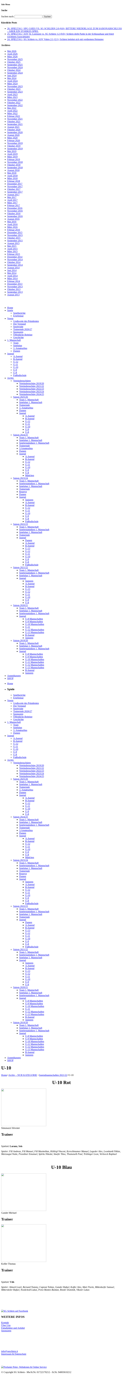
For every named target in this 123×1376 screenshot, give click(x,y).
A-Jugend (17, 356)
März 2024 (12, 83)
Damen (16, 351)
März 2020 (12, 138)
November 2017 (15, 186)
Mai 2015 (11, 246)
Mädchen (29, 475)
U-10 (15, 367)
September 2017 (15, 192)
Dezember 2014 (14, 257)
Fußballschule (19, 375)
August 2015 (13, 243)
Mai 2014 (11, 273)
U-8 (15, 372)
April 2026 (12, 54)
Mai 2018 (11, 173)
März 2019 (12, 156)
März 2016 (12, 227)
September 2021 (15, 124)
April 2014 (12, 276)
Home (10, 307)
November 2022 (15, 100)
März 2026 (12, 56)
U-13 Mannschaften (34, 632)
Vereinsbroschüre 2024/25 (31, 394)
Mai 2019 (11, 151)
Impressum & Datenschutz (13, 1354)
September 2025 (15, 64)
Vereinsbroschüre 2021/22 (31, 386)
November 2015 (15, 235)
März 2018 (12, 178)
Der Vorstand (19, 324)
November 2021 (15, 119)
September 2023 (15, 92)
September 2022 (15, 105)
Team (15, 343)
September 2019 (15, 148)
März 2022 (12, 113)
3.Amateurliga (26, 448)
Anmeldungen (14, 675)
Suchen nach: (7, 16)
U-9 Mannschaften (34, 621)
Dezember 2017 (14, 184)
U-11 (15, 364)
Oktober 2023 (13, 89)
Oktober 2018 (13, 165)
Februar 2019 (13, 159)
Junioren (29, 500)
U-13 (27, 548)
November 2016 (15, 211)
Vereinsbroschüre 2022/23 (31, 389)
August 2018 (13, 170)
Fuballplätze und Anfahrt (13, 1328)
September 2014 (15, 265)
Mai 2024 (11, 78)
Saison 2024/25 (20, 435)
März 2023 (12, 97)
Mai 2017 (11, 197)
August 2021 (13, 127)
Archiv (10, 378)
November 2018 (15, 162)
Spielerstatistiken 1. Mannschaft (34, 443)
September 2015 (15, 240)
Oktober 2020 (13, 129)
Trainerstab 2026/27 (22, 329)
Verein (10, 318)
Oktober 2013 (13, 289)
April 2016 (12, 224)
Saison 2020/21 (20, 605)
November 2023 (15, 86)
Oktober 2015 (13, 238)
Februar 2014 (13, 281)
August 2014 (13, 267)
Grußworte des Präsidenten (26, 321)
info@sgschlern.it (9, 1351)
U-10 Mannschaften (34, 624)
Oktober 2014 (13, 262)
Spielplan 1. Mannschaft (30, 402)
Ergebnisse (18, 315)
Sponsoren (18, 332)
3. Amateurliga (20, 348)
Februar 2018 (13, 181)
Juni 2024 (11, 75)
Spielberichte (19, 313)
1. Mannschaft (14, 340)
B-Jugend (17, 359)
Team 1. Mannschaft (29, 399)
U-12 (15, 361)
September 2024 (15, 73)
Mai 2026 (11, 51)
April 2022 (12, 110)
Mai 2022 (11, 108)
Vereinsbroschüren (22, 380)
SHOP (10, 678)
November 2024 (15, 67)
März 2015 (12, 251)
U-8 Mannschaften (34, 619)
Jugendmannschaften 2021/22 (53, 1075)
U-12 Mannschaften (34, 629)
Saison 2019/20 (20, 640)
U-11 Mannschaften (34, 662)
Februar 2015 (13, 254)
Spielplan (17, 345)
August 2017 (13, 194)
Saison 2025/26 (20, 397)
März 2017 (12, 202)
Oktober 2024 (13, 70)
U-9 (15, 370)
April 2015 (12, 248)
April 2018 (12, 175)
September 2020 (15, 132)
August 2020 (13, 135)
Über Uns (5, 1325)
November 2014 (15, 259)
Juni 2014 (11, 270)
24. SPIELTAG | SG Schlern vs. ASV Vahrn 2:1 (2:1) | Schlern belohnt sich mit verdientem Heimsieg (55, 39)
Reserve (23, 491)
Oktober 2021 (13, 121)
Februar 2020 (13, 140)
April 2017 (12, 200)
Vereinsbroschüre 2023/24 (31, 391)
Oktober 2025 (13, 62)
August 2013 (13, 294)
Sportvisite (18, 326)
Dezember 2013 (14, 284)
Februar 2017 (13, 205)
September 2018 (15, 167)
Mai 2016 (11, 221)
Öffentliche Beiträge (22, 334)
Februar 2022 (13, 116)
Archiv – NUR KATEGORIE (22, 1075)
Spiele (10, 310)
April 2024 (12, 81)
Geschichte (18, 337)
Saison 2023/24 (20, 478)
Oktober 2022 (13, 102)
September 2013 (15, 292)
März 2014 (12, 278)
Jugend (10, 353)
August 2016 (13, 219)
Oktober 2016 (13, 213)
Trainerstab (24, 405)
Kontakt (5, 1322)
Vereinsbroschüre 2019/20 (31, 383)
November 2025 (15, 59)
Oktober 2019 (13, 146)
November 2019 (15, 143)
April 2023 (12, 94)
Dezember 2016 (14, 208)
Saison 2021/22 (20, 567)
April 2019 (12, 154)
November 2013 (15, 286)
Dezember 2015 (14, 232)
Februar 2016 (13, 230)
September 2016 (15, 216)
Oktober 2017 (13, 189)
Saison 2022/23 (20, 524)
